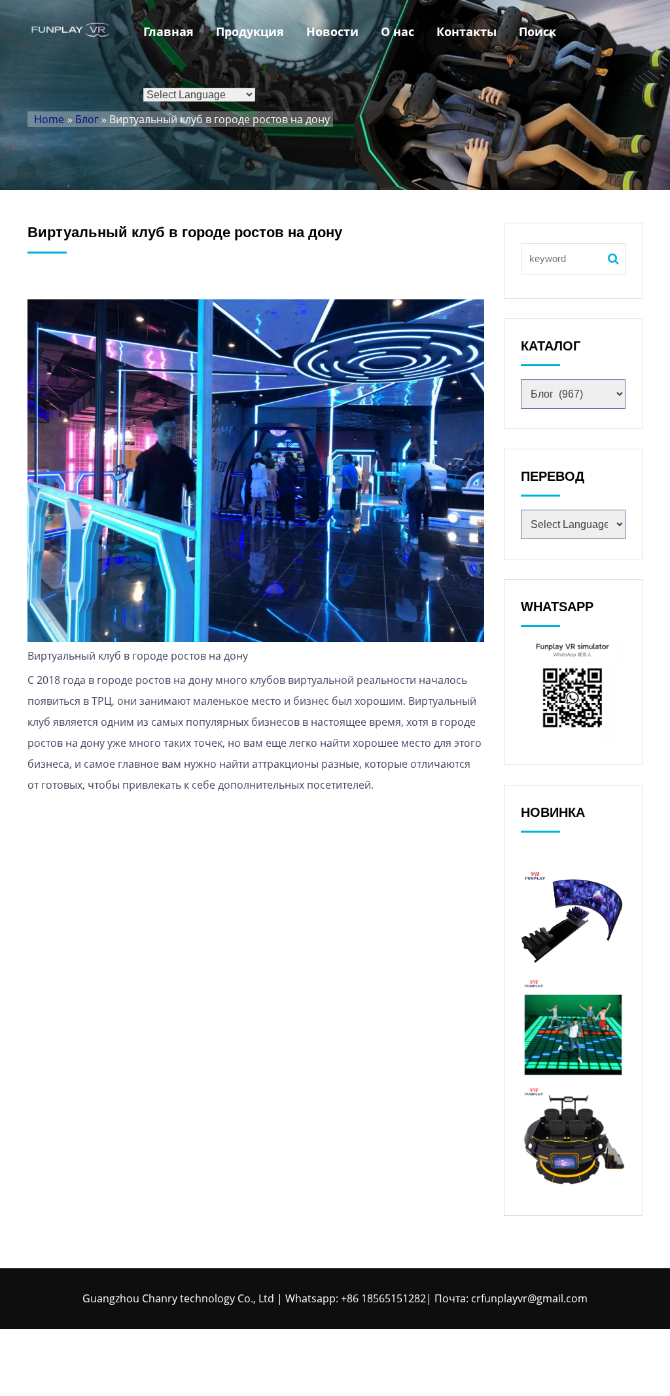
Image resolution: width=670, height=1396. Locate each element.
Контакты (466, 31)
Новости (332, 31)
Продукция (250, 31)
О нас (397, 31)
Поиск (537, 31)
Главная (168, 31)
